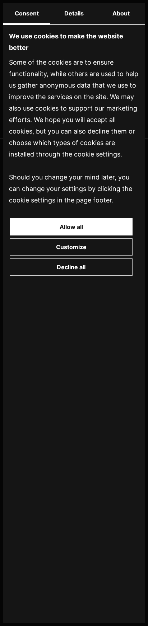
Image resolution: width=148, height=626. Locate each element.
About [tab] (121, 13)
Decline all (71, 267)
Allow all (71, 226)
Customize (71, 247)
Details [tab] (74, 13)
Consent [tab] (27, 13)
